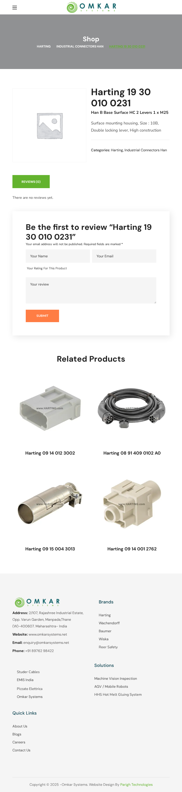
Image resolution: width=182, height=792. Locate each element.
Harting (44, 46)
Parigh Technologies (136, 784)
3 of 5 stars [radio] (86, 268)
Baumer (105, 631)
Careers (18, 742)
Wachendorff (109, 623)
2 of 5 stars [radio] (80, 268)
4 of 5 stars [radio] (92, 268)
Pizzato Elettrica (29, 688)
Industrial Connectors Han (79, 46)
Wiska (104, 639)
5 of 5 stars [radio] (99, 268)
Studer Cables (28, 672)
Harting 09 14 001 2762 (132, 549)
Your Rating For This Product (47, 268)
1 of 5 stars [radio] (73, 268)
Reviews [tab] (31, 182)
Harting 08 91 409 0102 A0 (132, 453)
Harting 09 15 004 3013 (50, 549)
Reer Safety (108, 647)
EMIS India (25, 680)
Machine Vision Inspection (115, 678)
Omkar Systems (30, 696)
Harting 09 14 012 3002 (50, 453)
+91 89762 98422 (39, 650)
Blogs (16, 734)
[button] (168, 7)
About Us (19, 726)
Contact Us (21, 750)
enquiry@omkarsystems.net (46, 642)
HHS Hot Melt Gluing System (118, 694)
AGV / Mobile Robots (111, 686)
